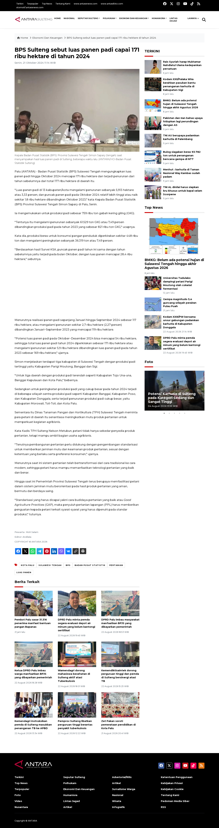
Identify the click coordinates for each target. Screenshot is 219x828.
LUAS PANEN (23, 572)
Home (24, 37)
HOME (57, 18)
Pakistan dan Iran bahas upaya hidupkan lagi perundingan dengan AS (183, 122)
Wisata (116, 801)
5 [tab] (184, 413)
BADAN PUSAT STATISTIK (90, 565)
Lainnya (192, 18)
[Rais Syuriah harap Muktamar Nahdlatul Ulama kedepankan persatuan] (153, 66)
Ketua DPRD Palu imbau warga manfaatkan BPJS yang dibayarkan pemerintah (33, 674)
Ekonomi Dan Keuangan (133, 18)
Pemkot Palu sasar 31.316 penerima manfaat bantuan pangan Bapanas (33, 623)
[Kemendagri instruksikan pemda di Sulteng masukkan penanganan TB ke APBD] (34, 704)
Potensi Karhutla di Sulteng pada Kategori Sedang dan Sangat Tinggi (172, 398)
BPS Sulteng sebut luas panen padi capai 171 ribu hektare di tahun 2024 (111, 37)
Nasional (117, 795)
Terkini (19, 3)
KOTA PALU (27, 565)
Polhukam (109, 18)
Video (18, 801)
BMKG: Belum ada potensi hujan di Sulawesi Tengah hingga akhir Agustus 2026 (180, 104)
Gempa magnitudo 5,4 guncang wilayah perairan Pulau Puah (179, 303)
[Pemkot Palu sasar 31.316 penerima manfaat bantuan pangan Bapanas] (34, 603)
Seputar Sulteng (88, 18)
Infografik (118, 807)
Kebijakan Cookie (172, 789)
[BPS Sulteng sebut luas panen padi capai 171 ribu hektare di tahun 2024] (174, 236)
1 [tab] (164, 413)
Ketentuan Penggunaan (176, 777)
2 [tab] (169, 413)
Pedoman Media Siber (175, 801)
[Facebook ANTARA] (164, 3)
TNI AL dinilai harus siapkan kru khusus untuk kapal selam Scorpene (182, 191)
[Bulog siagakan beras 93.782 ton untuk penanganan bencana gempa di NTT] (153, 157)
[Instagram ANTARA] (178, 3)
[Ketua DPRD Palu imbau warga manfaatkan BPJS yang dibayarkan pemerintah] (34, 654)
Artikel (67, 807)
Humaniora (158, 18)
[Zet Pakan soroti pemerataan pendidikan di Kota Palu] (120, 704)
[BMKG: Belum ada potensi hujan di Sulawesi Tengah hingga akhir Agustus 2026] (153, 105)
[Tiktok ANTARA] (192, 3)
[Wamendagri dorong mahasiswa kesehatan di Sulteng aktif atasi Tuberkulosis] (77, 654)
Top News (47, 3)
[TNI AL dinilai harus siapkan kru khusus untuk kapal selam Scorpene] (153, 192)
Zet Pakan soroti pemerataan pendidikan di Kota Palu (118, 725)
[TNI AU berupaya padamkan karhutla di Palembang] (153, 140)
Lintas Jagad (173, 19)
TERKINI (152, 51)
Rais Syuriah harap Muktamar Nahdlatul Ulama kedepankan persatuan (182, 65)
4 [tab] (179, 413)
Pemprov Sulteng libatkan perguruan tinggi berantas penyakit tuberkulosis (75, 725)
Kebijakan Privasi (172, 783)
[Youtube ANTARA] (185, 3)
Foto (149, 362)
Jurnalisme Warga (123, 789)
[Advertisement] (77, 290)
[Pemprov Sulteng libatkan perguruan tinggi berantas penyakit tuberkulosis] (77, 704)
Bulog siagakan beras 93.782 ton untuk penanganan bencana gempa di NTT (182, 155)
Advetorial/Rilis (122, 777)
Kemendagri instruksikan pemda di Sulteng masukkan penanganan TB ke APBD (33, 725)
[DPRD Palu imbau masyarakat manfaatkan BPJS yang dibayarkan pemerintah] (120, 603)
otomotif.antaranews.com (29, 7)
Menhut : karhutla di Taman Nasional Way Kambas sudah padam (181, 173)
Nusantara (21, 807)
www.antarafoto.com (112, 3)
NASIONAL (69, 18)
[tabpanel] (174, 391)
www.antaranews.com (85, 3)
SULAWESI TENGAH (50, 565)
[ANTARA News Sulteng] (34, 19)
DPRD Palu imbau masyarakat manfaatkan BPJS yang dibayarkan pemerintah (120, 623)
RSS (163, 807)
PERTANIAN (116, 565)
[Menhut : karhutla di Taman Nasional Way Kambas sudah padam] (153, 174)
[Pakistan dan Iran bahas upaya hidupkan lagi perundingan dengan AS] (153, 123)
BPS (68, 565)
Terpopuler (32, 3)
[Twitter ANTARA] (171, 3)
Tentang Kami (62, 3)
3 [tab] (174, 413)
